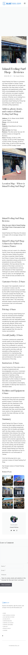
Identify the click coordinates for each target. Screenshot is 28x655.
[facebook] (2, 635)
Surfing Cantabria (8, 624)
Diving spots (6, 619)
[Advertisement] (14, 22)
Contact (5, 626)
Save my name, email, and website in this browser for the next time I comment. (14, 579)
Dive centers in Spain (8, 617)
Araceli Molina (20, 76)
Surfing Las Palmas (8, 622)
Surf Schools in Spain (9, 615)
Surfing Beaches (7, 620)
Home (4, 613)
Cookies (5, 630)
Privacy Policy (7, 628)
